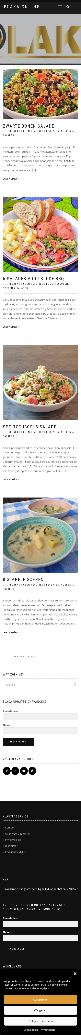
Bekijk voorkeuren (41, 1021)
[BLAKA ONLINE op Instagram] (15, 771)
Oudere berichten (20, 656)
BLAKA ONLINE (22, 7)
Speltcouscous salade (29, 426)
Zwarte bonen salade (28, 126)
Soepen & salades (15, 288)
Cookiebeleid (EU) (15, 852)
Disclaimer (11, 846)
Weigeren (40, 1010)
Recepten (52, 131)
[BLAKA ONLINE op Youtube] (24, 771)
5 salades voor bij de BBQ (33, 278)
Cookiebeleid (31, 1029)
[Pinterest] (32, 771)
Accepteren (40, 999)
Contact (9, 827)
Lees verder (10, 178)
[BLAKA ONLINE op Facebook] (7, 771)
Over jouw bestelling (17, 833)
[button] (75, 974)
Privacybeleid (47, 1029)
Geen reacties (33, 131)
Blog (49, 284)
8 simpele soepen (23, 579)
